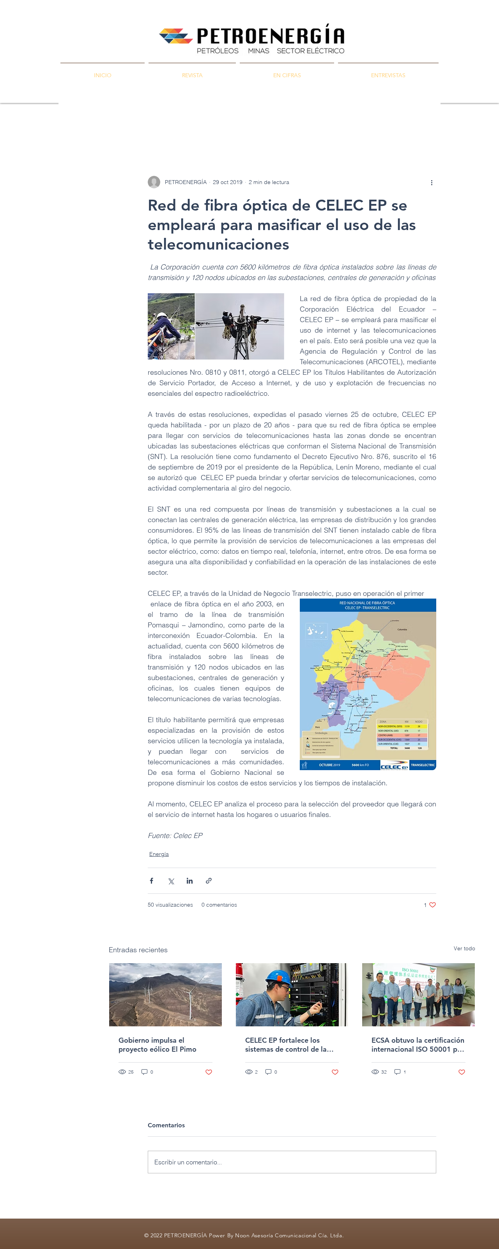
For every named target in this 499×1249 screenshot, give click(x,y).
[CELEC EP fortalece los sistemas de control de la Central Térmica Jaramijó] (292, 994)
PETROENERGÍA (131, 129)
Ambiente (286, 129)
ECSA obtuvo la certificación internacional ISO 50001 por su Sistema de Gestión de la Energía (418, 1045)
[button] (465, 129)
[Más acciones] (431, 182)
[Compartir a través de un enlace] (208, 880)
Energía (248, 129)
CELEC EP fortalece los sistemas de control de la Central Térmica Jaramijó (286, 1045)
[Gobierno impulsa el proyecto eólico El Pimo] (165, 994)
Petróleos (180, 129)
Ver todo (464, 948)
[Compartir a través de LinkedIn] (189, 880)
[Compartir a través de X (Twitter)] (170, 880)
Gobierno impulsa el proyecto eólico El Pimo (157, 1045)
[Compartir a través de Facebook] (151, 880)
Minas (215, 129)
